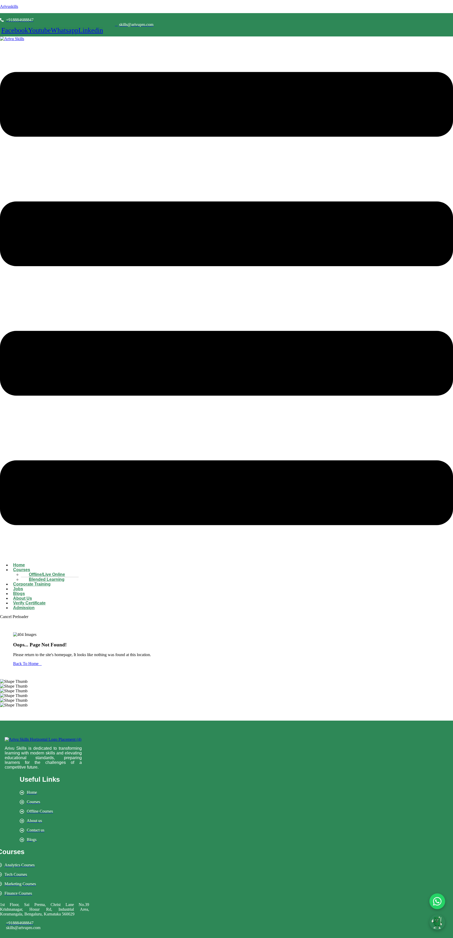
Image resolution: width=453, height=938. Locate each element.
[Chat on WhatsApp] (437, 901)
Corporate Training (32, 584)
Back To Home (26, 663)
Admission (24, 607)
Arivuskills (9, 6)
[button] (226, 299)
